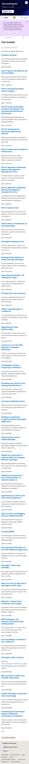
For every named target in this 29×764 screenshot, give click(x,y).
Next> (3, 731)
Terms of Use (21, 759)
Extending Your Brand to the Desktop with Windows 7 (13, 384)
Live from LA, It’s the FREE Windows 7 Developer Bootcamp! (12, 347)
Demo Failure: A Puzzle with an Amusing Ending (14, 224)
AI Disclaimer (4, 755)
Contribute (4, 757)
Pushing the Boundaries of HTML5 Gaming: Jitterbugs (12, 258)
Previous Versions (15, 755)
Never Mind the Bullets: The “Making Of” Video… (12, 276)
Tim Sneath (9, 37)
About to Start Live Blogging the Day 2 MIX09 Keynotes (13, 514)
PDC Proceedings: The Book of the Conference (13, 640)
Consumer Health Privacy (8, 759)
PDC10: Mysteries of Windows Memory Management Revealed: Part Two (13, 169)
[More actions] (26, 37)
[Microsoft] (14, 18)
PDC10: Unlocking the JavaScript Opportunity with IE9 (11, 131)
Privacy (11, 757)
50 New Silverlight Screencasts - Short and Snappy (14, 694)
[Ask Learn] (23, 37)
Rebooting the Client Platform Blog (9, 328)
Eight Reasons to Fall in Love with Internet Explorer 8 (13, 496)
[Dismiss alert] (26, 2)
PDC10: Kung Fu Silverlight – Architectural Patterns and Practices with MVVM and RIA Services (13, 110)
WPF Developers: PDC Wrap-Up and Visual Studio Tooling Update (12, 621)
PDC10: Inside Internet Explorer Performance (14, 150)
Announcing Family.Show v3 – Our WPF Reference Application (14, 548)
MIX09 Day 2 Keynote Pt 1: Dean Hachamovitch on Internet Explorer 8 (12, 477)
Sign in (26, 17)
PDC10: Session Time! (10, 208)
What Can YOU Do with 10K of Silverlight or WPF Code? (13, 584)
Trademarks (4, 761)
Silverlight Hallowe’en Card (12, 241)
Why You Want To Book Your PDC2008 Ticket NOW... (13, 676)
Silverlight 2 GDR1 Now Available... (10, 566)
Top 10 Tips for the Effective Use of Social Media (14, 72)
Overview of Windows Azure (13, 401)
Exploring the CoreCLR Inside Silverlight (10, 438)
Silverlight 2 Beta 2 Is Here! (12, 657)
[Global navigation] (1, 17)
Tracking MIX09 (7, 531)
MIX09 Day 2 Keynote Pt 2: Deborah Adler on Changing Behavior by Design (12, 457)
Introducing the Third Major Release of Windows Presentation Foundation (13, 713)
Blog (23, 755)
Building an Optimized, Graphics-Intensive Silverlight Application (13, 419)
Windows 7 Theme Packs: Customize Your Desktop (11, 602)
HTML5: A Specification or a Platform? (12, 310)
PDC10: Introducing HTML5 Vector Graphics (12, 90)
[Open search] (21, 17)
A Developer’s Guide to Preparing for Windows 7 (11, 366)
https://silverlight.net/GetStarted (11, 664)
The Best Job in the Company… (13, 293)
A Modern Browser (9, 55)
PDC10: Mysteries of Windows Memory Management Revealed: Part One (13, 189)
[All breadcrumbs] (2, 37)
